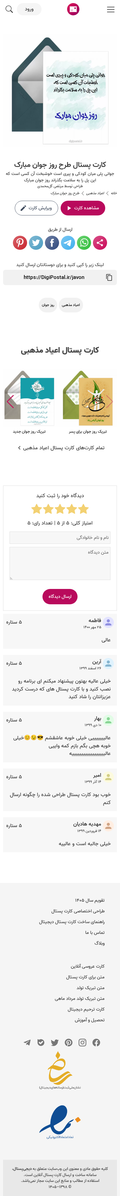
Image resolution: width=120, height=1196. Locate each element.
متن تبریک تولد (91, 988)
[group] (87, 402)
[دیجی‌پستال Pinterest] (68, 1042)
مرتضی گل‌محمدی (50, 186)
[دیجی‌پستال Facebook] (96, 1042)
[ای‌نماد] (60, 1122)
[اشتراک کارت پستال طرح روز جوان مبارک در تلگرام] (68, 243)
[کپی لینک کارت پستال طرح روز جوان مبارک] (109, 277)
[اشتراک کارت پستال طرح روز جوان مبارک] (100, 243)
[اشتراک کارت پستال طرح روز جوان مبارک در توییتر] (36, 243)
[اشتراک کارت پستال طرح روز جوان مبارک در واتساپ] (84, 243)
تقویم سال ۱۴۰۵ (90, 900)
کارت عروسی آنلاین (88, 966)
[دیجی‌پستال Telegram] (27, 1042)
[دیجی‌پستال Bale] (41, 1042)
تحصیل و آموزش (90, 1020)
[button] (10, 401)
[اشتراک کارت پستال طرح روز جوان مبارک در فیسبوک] (52, 243)
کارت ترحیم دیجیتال (86, 1009)
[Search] (9, 9)
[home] (73, 9)
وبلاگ (99, 943)
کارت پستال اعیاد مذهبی (60, 350)
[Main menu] (111, 9)
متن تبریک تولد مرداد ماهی (80, 998)
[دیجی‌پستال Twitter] (54, 1042)
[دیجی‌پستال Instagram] (82, 1042)
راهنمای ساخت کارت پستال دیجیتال (72, 922)
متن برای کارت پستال (85, 977)
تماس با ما (95, 932)
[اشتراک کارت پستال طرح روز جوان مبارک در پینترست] (20, 243)
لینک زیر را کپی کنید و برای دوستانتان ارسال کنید (60, 265)
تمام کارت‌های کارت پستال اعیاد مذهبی (64, 448)
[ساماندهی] (60, 1073)
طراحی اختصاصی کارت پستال (78, 911)
